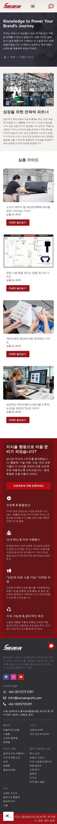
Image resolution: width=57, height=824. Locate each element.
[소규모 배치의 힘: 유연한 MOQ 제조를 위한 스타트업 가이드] (28, 185)
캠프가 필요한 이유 (40, 748)
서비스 (33, 725)
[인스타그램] (13, 677)
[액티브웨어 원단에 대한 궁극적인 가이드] (28, 316)
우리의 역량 (9, 748)
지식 (13, 57)
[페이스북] (6, 677)
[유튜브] (21, 677)
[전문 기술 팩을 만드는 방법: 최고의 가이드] (28, 251)
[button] (32, 6)
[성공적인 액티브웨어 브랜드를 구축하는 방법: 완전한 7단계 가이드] (28, 382)
